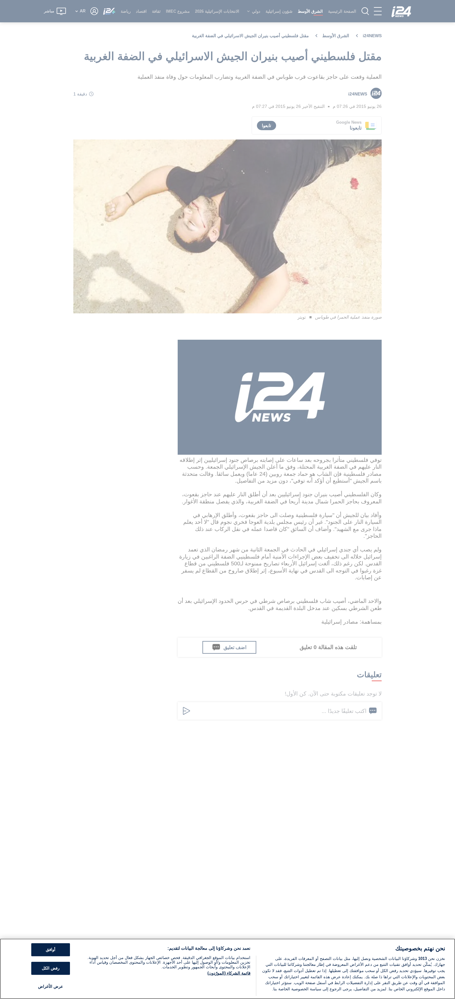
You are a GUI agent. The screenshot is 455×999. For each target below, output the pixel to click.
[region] (227, 969)
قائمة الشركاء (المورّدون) (228, 973)
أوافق (50, 950)
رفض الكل (50, 968)
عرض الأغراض (50, 986)
